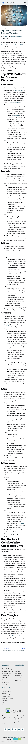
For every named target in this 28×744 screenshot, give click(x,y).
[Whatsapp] (22, 729)
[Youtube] (19, 729)
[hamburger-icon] (25, 2)
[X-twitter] (15, 729)
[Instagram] (12, 729)
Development (5, 28)
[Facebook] (9, 729)
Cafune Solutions (14, 737)
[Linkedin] (5, 729)
